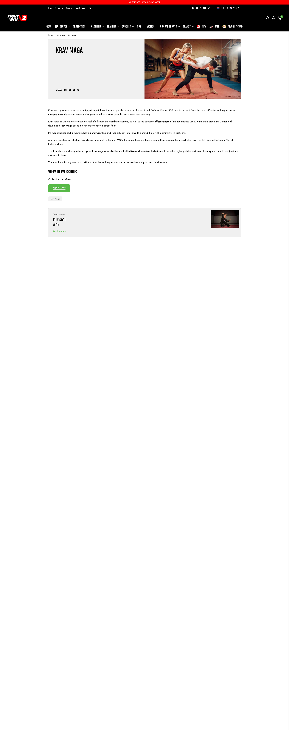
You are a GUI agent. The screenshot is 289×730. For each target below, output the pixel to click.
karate (123, 114)
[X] (197, 8)
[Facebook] (193, 8)
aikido (109, 114)
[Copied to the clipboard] (78, 90)
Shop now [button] (59, 188)
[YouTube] (205, 8)
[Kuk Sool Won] (225, 223)
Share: (59, 90)
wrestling (146, 114)
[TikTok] (209, 8)
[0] (278, 18)
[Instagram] (201, 8)
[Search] (267, 18)
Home (50, 35)
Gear (68, 179)
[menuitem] (51, 8)
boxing (131, 114)
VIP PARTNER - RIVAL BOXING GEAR (144, 2)
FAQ (89, 8)
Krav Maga (55, 198)
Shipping (59, 8)
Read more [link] (58, 231)
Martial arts (60, 35)
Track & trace (80, 8)
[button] (228, 7)
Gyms (50, 8)
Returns (69, 8)
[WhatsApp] (74, 90)
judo (116, 114)
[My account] (273, 18)
